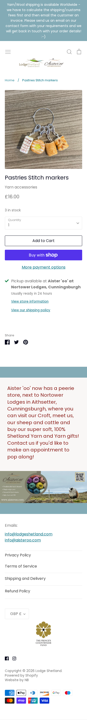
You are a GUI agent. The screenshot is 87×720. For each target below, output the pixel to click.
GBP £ (16, 613)
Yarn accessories (21, 187)
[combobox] (43, 223)
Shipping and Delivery (25, 578)
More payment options (43, 267)
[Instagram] (12, 658)
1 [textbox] (8, 225)
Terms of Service (21, 566)
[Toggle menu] (8, 51)
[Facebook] (5, 658)
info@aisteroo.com (23, 540)
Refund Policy (17, 591)
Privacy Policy (18, 555)
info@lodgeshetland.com (28, 534)
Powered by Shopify (21, 675)
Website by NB (17, 680)
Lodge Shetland (49, 670)
